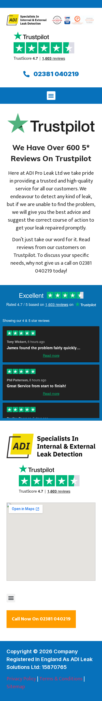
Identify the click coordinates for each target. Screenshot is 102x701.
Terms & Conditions (61, 678)
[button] (51, 95)
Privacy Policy (21, 678)
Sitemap (16, 686)
